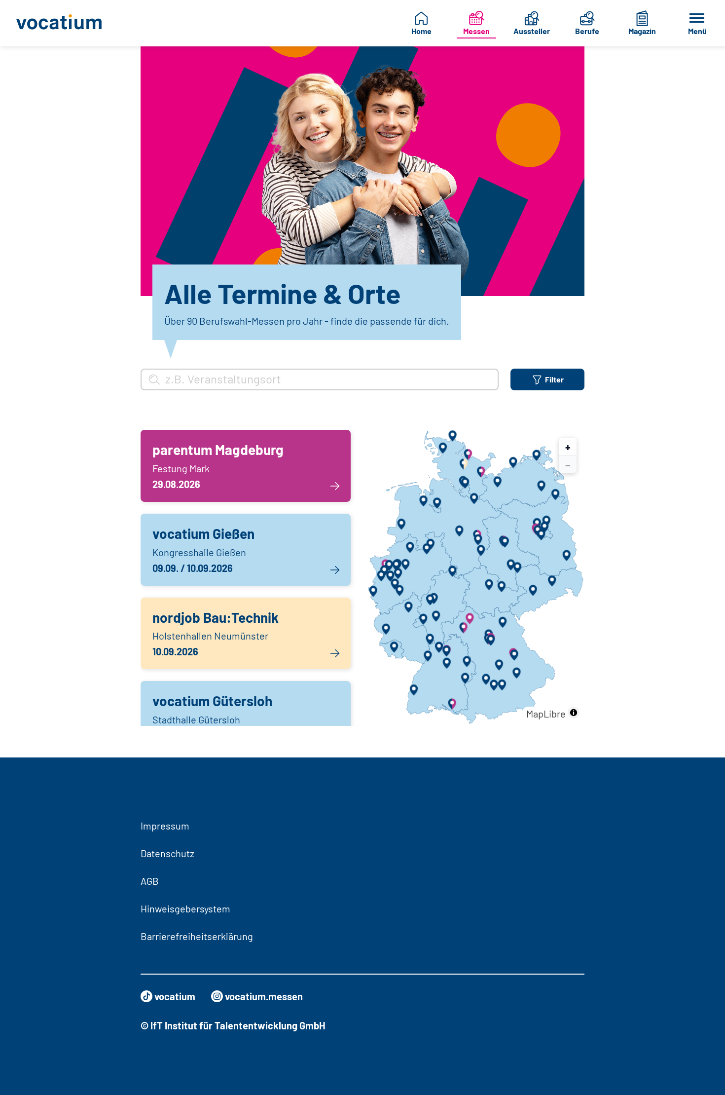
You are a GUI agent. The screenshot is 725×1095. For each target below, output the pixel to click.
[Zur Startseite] (62, 23)
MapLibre (546, 713)
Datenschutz (167, 853)
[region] (475, 578)
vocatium (174, 996)
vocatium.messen (264, 996)
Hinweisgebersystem (185, 908)
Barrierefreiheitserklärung (197, 936)
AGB (150, 881)
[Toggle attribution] (574, 712)
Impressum (165, 825)
